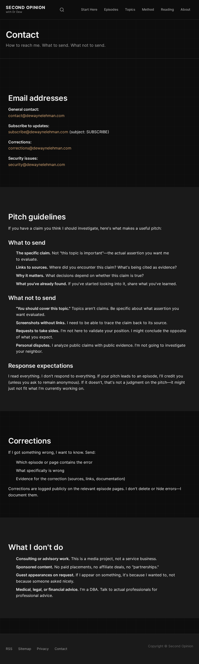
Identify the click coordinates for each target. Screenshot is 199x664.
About (185, 9)
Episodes (111, 9)
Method (148, 9)
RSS (9, 649)
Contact (61, 649)
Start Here (89, 9)
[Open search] (62, 9)
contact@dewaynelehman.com (36, 115)
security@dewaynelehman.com (36, 164)
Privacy (43, 649)
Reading (167, 9)
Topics (130, 9)
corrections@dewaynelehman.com (39, 148)
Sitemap (24, 649)
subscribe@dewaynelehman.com (38, 131)
